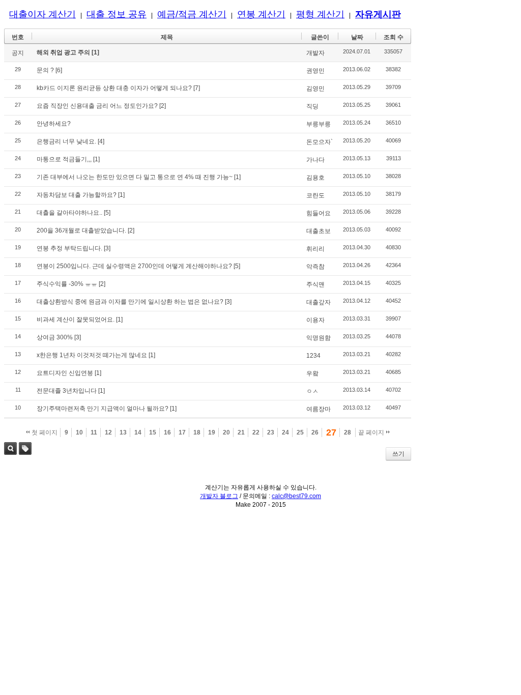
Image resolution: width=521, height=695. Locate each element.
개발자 (315, 52)
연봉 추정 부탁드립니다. (69, 248)
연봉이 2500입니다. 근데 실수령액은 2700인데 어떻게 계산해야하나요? (134, 266)
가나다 (315, 159)
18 (196, 432)
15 (152, 432)
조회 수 (393, 37)
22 (255, 432)
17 (182, 432)
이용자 (315, 320)
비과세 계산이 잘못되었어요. (75, 319)
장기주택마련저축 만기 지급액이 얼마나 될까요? (102, 408)
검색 (10, 448)
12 (108, 432)
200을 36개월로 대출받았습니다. (81, 230)
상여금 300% (55, 337)
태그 (25, 448)
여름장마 (318, 409)
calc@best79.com (296, 496)
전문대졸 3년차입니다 (67, 390)
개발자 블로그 (219, 496)
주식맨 (315, 284)
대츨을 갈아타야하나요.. (69, 212)
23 (270, 432)
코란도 (315, 195)
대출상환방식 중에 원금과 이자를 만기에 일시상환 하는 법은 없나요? (130, 301)
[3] (107, 248)
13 (123, 432)
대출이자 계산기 (42, 14)
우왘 (312, 373)
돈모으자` (319, 142)
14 (137, 432)
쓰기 (398, 453)
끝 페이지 (372, 432)
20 (226, 432)
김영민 (315, 88)
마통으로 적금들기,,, (64, 159)
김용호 (315, 177)
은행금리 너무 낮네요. (66, 141)
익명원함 (318, 337)
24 (285, 432)
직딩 (312, 106)
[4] (101, 141)
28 (347, 432)
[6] (58, 70)
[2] (162, 105)
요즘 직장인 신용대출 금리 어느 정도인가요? (97, 105)
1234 (313, 355)
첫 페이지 (43, 432)
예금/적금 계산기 (191, 14)
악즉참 (315, 266)
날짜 (357, 37)
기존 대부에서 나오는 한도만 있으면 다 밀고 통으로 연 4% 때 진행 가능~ (135, 177)
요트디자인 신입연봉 (65, 373)
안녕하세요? (54, 123)
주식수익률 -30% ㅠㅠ (67, 283)
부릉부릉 (318, 124)
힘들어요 (318, 213)
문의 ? (45, 70)
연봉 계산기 (261, 14)
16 (167, 432)
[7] (196, 88)
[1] (95, 52)
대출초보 (318, 231)
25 (300, 432)
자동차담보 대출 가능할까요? (77, 194)
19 (211, 432)
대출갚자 (318, 302)
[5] (107, 212)
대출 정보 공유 (116, 14)
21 (241, 432)
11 (94, 432)
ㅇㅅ (312, 391)
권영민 (315, 70)
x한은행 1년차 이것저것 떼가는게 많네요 (92, 355)
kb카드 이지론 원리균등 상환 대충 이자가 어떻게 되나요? (114, 88)
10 (79, 432)
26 (315, 432)
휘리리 (315, 248)
